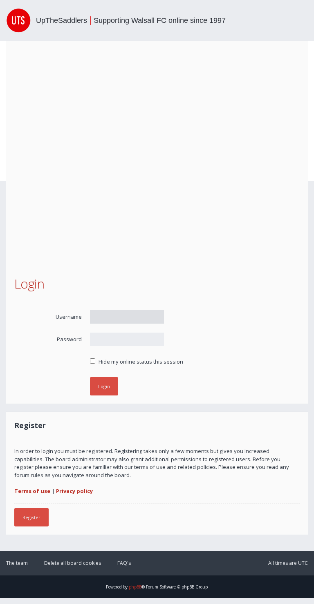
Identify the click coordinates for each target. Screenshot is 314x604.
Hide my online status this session (140, 361)
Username (69, 316)
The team (17, 563)
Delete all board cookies (72, 563)
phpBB (135, 587)
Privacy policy (74, 491)
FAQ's (124, 563)
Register (31, 517)
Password (69, 339)
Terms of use (32, 491)
